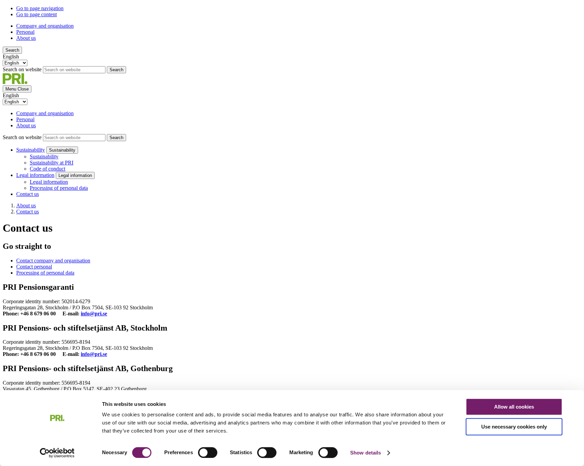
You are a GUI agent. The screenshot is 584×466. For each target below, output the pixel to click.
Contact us (27, 194)
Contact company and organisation (53, 260)
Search (12, 50)
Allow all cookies (514, 407)
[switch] (207, 452)
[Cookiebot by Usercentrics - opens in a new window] (57, 453)
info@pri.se (94, 313)
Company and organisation (45, 26)
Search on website (22, 69)
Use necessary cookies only (514, 427)
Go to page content (36, 14)
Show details (365, 453)
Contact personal (34, 266)
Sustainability (30, 150)
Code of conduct (47, 169)
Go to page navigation (40, 8)
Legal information (35, 175)
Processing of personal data (59, 188)
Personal (25, 32)
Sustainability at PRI (51, 162)
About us (26, 38)
